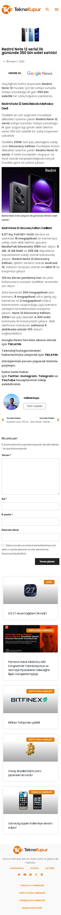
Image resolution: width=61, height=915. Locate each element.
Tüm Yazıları (35, 406)
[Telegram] (30, 874)
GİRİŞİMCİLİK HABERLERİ (32, 900)
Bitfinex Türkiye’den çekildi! (24, 722)
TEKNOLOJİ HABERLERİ (32, 885)
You (4, 380)
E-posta (7, 514)
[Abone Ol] (40, 73)
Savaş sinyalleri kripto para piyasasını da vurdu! (24, 773)
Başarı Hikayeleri (32, 907)
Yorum (6, 455)
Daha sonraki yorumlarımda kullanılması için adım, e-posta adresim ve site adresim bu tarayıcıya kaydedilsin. (29, 549)
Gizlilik (34, 868)
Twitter (13, 376)
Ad (4, 498)
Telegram (46, 376)
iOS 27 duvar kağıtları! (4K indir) (27, 613)
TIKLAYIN (14, 344)
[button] (47, 9)
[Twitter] (19, 874)
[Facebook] (42, 874)
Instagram (28, 376)
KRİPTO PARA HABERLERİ (32, 893)
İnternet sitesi (10, 530)
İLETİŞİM (50, 868)
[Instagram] (36, 874)
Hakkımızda (17, 868)
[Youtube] (24, 874)
